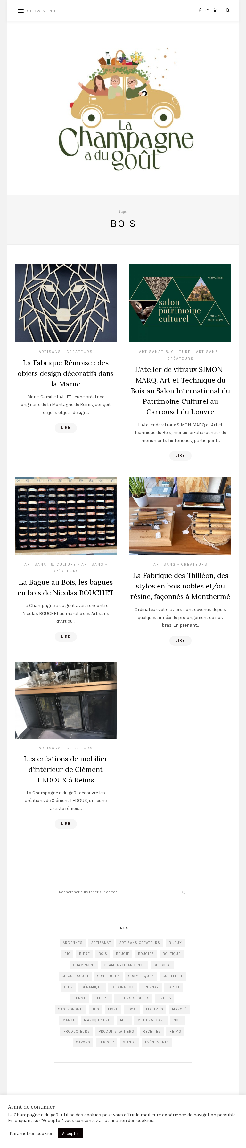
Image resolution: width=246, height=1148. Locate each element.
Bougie (122, 954)
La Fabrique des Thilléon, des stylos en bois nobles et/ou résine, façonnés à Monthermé (180, 586)
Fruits (164, 998)
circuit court (75, 976)
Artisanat (101, 943)
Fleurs (102, 998)
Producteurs (76, 1031)
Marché (179, 1009)
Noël (178, 1020)
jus (95, 1009)
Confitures (108, 976)
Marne (68, 1020)
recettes (152, 1031)
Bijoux (175, 943)
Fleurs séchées (134, 998)
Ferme (80, 998)
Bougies (146, 954)
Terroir (106, 1042)
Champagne (84, 965)
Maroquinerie (97, 1020)
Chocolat (162, 965)
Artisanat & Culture (165, 352)
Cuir (68, 987)
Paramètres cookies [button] (31, 1133)
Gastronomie (71, 1009)
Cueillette (173, 976)
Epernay (151, 987)
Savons (83, 1042)
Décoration (122, 987)
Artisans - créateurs (66, 352)
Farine (174, 987)
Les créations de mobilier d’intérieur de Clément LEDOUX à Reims (66, 769)
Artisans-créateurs (139, 943)
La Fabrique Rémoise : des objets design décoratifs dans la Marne (66, 373)
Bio (67, 954)
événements (157, 1042)
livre (113, 1009)
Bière (84, 954)
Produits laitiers (116, 1031)
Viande (129, 1042)
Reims (175, 1031)
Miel (124, 1020)
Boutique (172, 954)
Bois (103, 954)
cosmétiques (141, 976)
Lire (65, 428)
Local (132, 1009)
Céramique (92, 987)
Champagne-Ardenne (124, 965)
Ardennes (73, 943)
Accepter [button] (70, 1133)
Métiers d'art (151, 1020)
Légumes (154, 1009)
